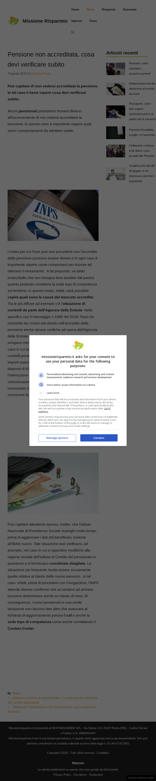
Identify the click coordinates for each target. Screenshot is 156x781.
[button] (78, 393)
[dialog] (78, 390)
